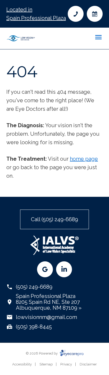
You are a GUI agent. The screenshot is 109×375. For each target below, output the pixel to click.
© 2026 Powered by (42, 353)
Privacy (66, 364)
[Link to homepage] (20, 38)
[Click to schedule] (95, 14)
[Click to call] (76, 14)
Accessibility (22, 364)
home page (84, 159)
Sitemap (46, 364)
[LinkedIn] (64, 269)
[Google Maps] (45, 269)
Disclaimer (88, 364)
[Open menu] (98, 37)
